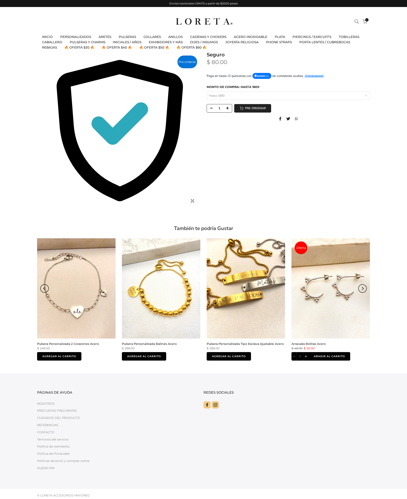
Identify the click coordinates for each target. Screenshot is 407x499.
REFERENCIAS (47, 425)
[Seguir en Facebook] (207, 404)
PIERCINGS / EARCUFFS (312, 37)
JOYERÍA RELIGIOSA (242, 42)
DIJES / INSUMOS (204, 42)
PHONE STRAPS (279, 42)
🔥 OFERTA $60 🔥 (191, 47)
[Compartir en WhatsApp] (296, 119)
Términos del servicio (52, 439)
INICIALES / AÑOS (127, 42)
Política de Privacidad (53, 454)
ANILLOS (175, 37)
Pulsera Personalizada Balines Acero (149, 344)
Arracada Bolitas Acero (308, 344)
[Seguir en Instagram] (215, 404)
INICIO (47, 37)
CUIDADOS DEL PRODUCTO (58, 418)
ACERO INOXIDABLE (250, 37)
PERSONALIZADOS (75, 37)
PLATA (280, 37)
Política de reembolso (53, 446)
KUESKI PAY (46, 468)
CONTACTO (45, 432)
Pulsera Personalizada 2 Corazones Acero (68, 344)
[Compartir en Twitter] (288, 119)
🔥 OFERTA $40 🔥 (117, 47)
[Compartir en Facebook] (280, 119)
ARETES (105, 37)
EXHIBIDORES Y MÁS (166, 42)
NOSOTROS (46, 404)
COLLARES (152, 37)
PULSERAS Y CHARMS (87, 42)
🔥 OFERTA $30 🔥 (79, 47)
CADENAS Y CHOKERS (208, 37)
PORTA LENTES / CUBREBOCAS (324, 42)
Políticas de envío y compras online (63, 461)
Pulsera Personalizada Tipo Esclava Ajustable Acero (245, 344)
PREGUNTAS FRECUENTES (57, 411)
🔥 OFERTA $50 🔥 (154, 47)
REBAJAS (49, 47)
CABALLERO (52, 42)
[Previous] (44, 288)
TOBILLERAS (349, 37)
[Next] (362, 288)
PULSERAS (127, 37)
